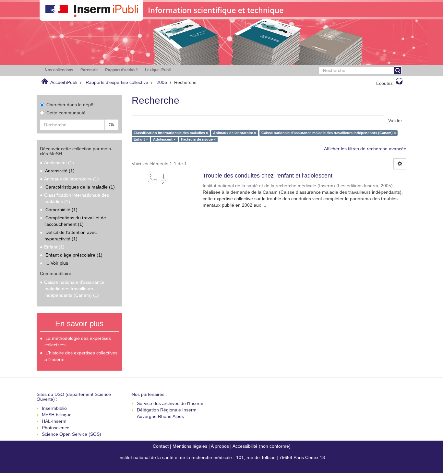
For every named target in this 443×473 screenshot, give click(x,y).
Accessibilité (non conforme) (262, 446)
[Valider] (397, 70)
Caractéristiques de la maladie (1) (80, 187)
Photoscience (55, 427)
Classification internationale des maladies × (171, 133)
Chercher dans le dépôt (70, 104)
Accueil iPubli (63, 82)
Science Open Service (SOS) (71, 434)
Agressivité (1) (60, 170)
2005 (162, 82)
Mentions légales (190, 446)
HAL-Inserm (54, 421)
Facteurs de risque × (198, 139)
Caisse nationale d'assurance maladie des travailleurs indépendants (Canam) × (328, 133)
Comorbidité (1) (61, 209)
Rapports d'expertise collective (117, 82)
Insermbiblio (54, 408)
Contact (161, 446)
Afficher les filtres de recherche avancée (365, 148)
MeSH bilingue (57, 414)
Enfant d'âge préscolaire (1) (73, 255)
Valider (395, 120)
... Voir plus (56, 263)
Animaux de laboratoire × (234, 133)
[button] (59, 70)
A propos (220, 446)
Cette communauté (66, 112)
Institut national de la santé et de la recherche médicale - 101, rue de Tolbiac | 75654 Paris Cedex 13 (221, 457)
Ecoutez (384, 83)
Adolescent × (164, 139)
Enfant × (141, 139)
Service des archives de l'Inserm (170, 403)
